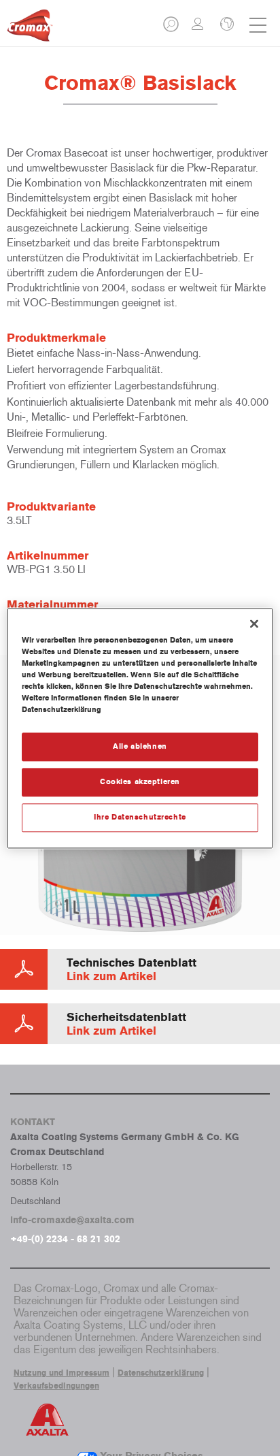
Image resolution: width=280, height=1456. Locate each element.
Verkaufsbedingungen (56, 1386)
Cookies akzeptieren (140, 781)
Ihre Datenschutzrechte (140, 817)
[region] (140, 728)
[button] (172, 28)
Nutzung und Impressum (61, 1373)
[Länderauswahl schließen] (225, 25)
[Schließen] (254, 623)
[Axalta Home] (30, 31)
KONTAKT (32, 1122)
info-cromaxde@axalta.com (72, 1220)
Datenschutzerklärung (161, 1373)
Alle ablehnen (140, 746)
